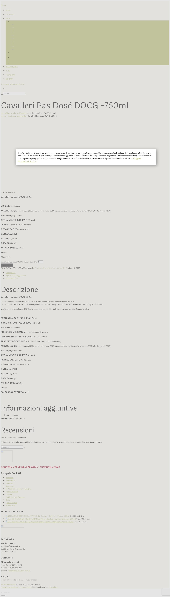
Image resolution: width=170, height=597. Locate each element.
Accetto (33, 161)
